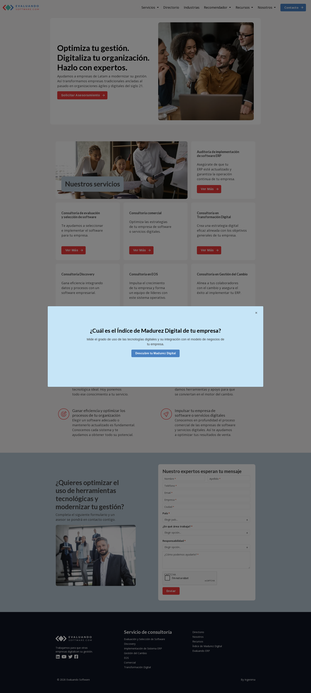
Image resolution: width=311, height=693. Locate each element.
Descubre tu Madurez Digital (155, 353)
